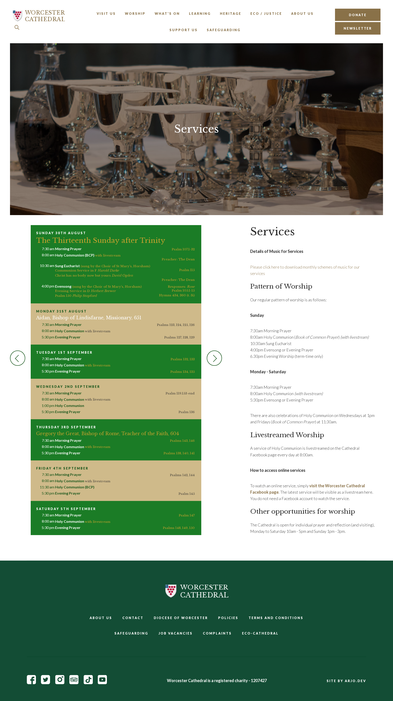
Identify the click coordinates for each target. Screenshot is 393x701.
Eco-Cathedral (260, 633)
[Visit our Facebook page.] (31, 682)
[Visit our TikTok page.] (88, 682)
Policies (228, 618)
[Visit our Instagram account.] (59, 682)
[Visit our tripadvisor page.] (73, 682)
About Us (302, 13)
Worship (135, 13)
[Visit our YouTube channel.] (102, 682)
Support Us (183, 30)
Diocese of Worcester (181, 618)
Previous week (17, 358)
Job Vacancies (176, 633)
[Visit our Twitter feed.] (45, 682)
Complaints (217, 633)
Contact (133, 618)
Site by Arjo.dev (346, 681)
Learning (200, 13)
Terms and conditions (276, 618)
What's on (167, 13)
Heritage (230, 13)
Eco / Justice (266, 13)
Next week (214, 358)
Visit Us (106, 13)
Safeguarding (224, 30)
